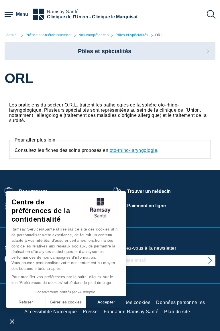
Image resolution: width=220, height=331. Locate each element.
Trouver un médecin (149, 191)
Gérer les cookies (66, 302)
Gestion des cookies (128, 302)
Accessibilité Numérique (50, 311)
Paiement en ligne (146, 205)
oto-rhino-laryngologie (134, 150)
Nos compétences (93, 35)
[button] (12, 321)
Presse (90, 311)
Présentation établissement (48, 35)
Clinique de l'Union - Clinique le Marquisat (92, 16)
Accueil (12, 35)
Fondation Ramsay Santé (131, 311)
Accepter (106, 302)
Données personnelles (180, 302)
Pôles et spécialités (131, 35)
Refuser (26, 302)
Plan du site (177, 311)
